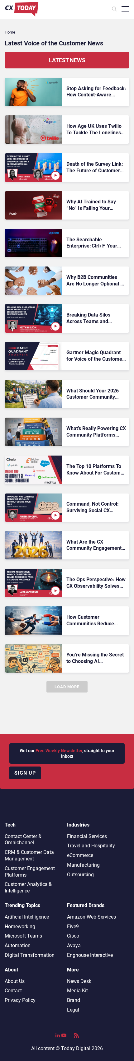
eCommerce (80, 855)
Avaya (74, 945)
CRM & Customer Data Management (29, 855)
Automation (18, 945)
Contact (13, 991)
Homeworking (20, 926)
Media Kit (77, 991)
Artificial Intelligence (27, 917)
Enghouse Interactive (90, 955)
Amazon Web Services (91, 917)
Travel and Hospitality (91, 846)
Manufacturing (83, 865)
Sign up (25, 773)
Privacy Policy (20, 1000)
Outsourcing (80, 875)
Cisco (73, 936)
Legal (73, 1010)
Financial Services (87, 836)
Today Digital (75, 1048)
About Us (15, 981)
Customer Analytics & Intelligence (28, 887)
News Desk (79, 981)
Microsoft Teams (23, 936)
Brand (73, 1000)
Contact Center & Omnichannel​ (23, 839)
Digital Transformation (30, 955)
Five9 (73, 926)
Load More (67, 686)
